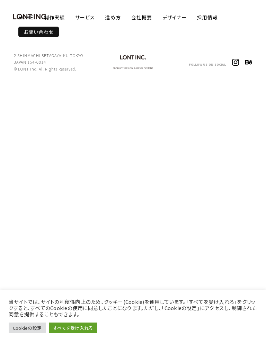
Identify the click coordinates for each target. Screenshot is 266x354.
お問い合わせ (39, 31)
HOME (26, 17)
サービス (85, 17)
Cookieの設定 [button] (27, 328)
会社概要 (141, 17)
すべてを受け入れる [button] (73, 328)
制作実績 (54, 17)
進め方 (113, 17)
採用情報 (207, 17)
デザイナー (174, 17)
